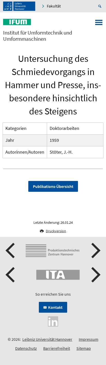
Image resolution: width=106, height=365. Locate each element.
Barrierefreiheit (56, 348)
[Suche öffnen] (100, 6)
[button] (11, 250)
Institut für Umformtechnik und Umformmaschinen (37, 36)
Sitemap (83, 348)
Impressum (88, 339)
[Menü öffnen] (99, 24)
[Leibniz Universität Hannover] (19, 6)
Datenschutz (26, 348)
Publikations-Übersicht (53, 186)
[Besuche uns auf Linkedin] (53, 320)
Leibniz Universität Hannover (47, 339)
